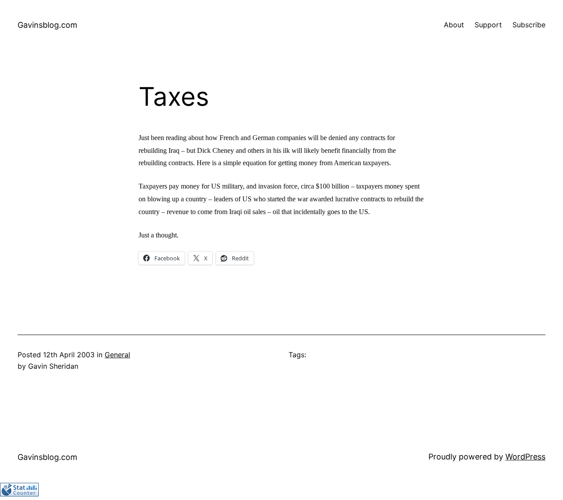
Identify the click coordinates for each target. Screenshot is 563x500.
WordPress (525, 456)
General (117, 354)
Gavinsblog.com (47, 25)
